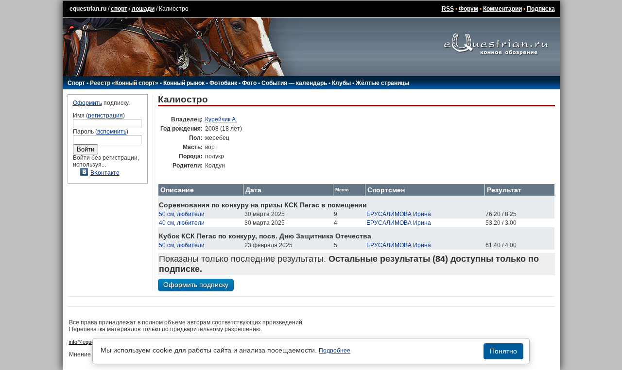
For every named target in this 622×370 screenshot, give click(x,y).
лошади (143, 8)
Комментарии (502, 8)
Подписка (541, 8)
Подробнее (334, 350)
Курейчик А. (221, 119)
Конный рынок (184, 83)
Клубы (341, 83)
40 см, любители (182, 222)
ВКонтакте (105, 172)
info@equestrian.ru (91, 342)
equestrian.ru (87, 8)
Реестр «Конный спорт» (124, 83)
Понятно (503, 351)
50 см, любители (182, 214)
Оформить (87, 103)
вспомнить (111, 131)
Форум (468, 8)
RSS (448, 8)
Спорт (76, 83)
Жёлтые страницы (382, 83)
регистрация (105, 115)
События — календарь (294, 83)
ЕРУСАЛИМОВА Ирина (398, 214)
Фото (249, 83)
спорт (119, 8)
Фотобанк (223, 83)
